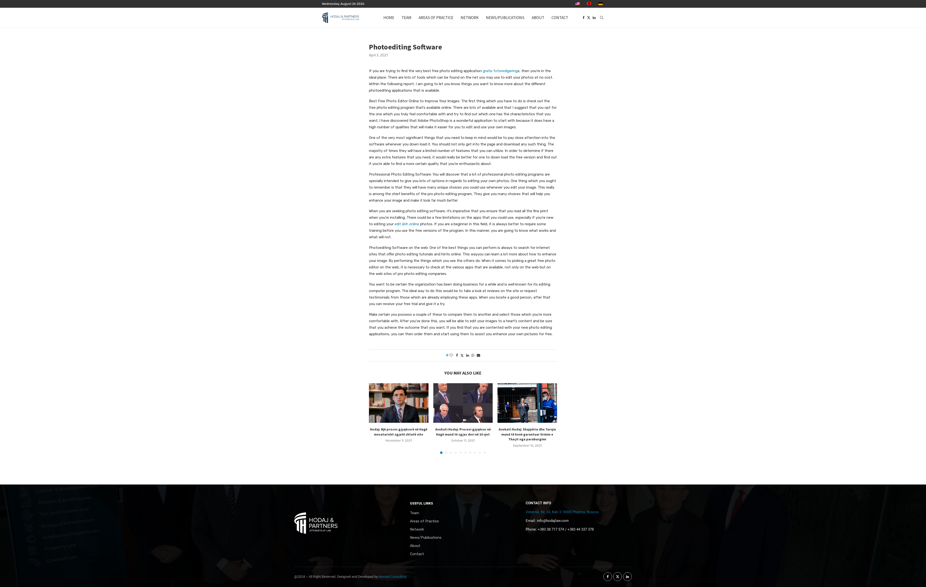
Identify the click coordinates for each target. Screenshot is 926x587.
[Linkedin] (594, 17)
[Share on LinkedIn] (467, 355)
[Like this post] (451, 355)
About (415, 546)
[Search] (601, 17)
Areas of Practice (424, 521)
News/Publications (426, 537)
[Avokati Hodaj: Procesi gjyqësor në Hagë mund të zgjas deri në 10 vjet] (463, 403)
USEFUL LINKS (421, 503)
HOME (388, 17)
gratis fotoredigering (500, 71)
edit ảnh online (407, 224)
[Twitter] (588, 17)
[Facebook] (584, 17)
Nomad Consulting (393, 577)
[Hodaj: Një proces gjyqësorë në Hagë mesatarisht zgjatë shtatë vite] (399, 403)
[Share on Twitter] (462, 355)
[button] (375, 418)
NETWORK (470, 17)
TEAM (406, 17)
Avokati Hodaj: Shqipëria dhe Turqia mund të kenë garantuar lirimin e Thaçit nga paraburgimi (527, 434)
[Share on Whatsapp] (472, 355)
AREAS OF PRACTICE (436, 17)
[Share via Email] (478, 355)
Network (417, 529)
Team (414, 513)
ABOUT (538, 17)
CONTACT (560, 17)
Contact (417, 554)
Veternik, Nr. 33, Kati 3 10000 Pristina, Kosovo (562, 512)
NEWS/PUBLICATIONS (505, 17)
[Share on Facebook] (457, 355)
